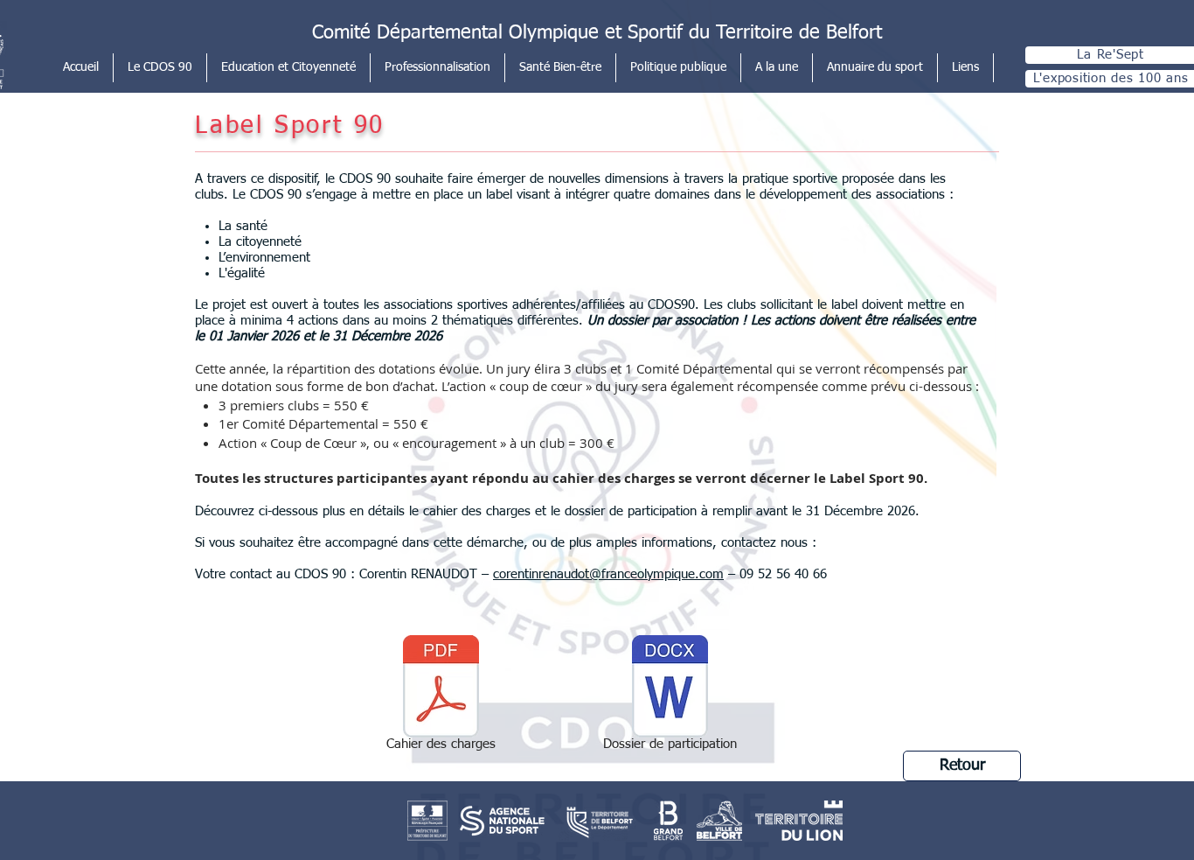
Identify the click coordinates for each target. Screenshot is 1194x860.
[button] (160, 67)
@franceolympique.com (656, 574)
